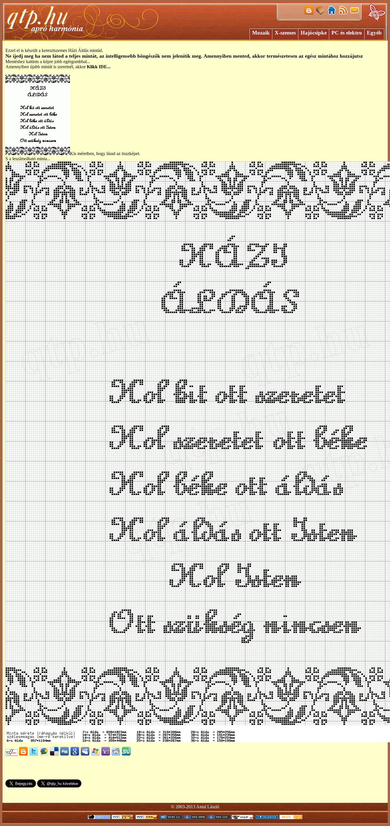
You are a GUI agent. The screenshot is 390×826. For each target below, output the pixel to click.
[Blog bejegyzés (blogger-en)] (23, 754)
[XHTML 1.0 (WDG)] (195, 817)
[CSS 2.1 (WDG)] (219, 817)
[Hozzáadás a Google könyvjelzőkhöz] (74, 754)
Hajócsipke (314, 33)
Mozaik (261, 33)
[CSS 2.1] (147, 817)
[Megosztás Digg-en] (64, 754)
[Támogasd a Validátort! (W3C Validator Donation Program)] (267, 817)
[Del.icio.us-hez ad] (54, 754)
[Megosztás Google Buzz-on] (44, 754)
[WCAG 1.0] (171, 817)
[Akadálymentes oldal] (243, 817)
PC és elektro (346, 33)
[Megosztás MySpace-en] (85, 754)
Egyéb (374, 33)
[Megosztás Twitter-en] (33, 754)
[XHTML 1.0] (123, 817)
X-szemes (285, 33)
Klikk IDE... (98, 66)
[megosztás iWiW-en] (11, 754)
